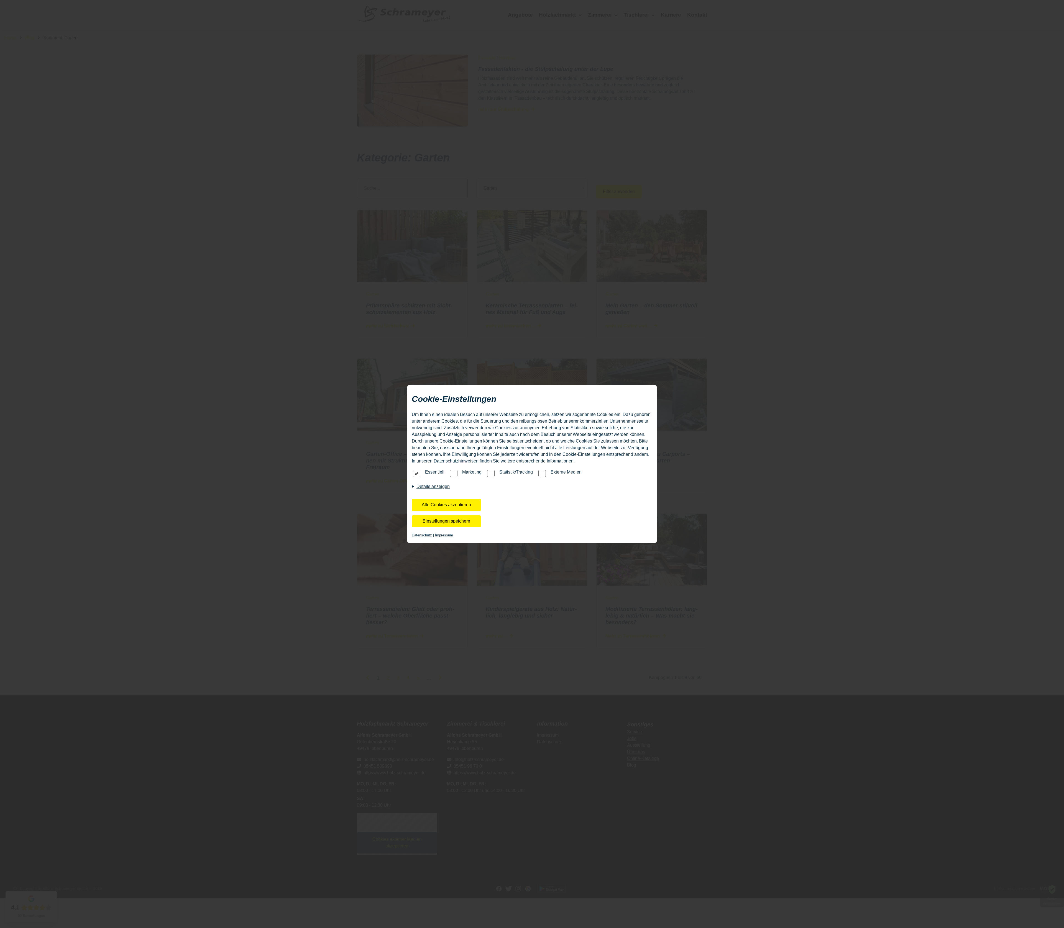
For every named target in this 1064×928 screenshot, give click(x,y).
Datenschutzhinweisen (456, 461)
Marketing (472, 472)
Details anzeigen (433, 486)
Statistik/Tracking (516, 472)
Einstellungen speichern (446, 521)
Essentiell (434, 472)
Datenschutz (422, 535)
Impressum (444, 535)
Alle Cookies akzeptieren (446, 504)
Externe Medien (566, 472)
